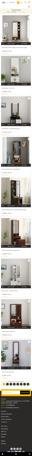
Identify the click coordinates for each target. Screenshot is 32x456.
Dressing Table (21, 11)
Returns (3, 437)
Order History (4, 428)
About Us (3, 411)
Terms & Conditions (6, 419)
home (8, 11)
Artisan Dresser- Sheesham (8, 331)
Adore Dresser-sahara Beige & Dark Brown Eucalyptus (15, 47)
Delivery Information (6, 414)
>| (28, 384)
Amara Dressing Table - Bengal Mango (11, 169)
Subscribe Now (25, 392)
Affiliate (3, 441)
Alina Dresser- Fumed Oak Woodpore (11, 128)
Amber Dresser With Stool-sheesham (10, 250)
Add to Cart (11, 43)
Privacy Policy (5, 416)
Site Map (3, 443)
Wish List (3, 431)
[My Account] (21, 2)
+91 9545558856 (10, 405)
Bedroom (14, 11)
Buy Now (24, 43)
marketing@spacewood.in (12, 407)
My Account (4, 426)
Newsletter (4, 434)
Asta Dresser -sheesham (8, 372)
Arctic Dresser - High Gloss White (10, 290)
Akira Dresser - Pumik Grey (8, 88)
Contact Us (4, 422)
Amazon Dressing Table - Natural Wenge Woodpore (14, 209)
